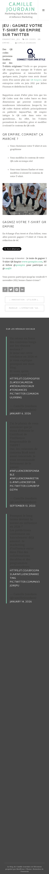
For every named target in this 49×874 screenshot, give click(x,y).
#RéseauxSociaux (22, 386)
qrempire (20, 265)
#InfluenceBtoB (23, 482)
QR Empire (36, 80)
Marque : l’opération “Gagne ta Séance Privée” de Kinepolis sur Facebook (26, 308)
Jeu (18, 39)
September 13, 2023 (22, 505)
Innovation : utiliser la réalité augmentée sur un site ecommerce (28, 300)
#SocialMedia (23, 382)
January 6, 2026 (20, 413)
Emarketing (9, 39)
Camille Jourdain (20, 6)
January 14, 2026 (21, 601)
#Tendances (18, 389)
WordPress (20, 869)
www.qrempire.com (32, 261)
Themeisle (24, 871)
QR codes (30, 39)
